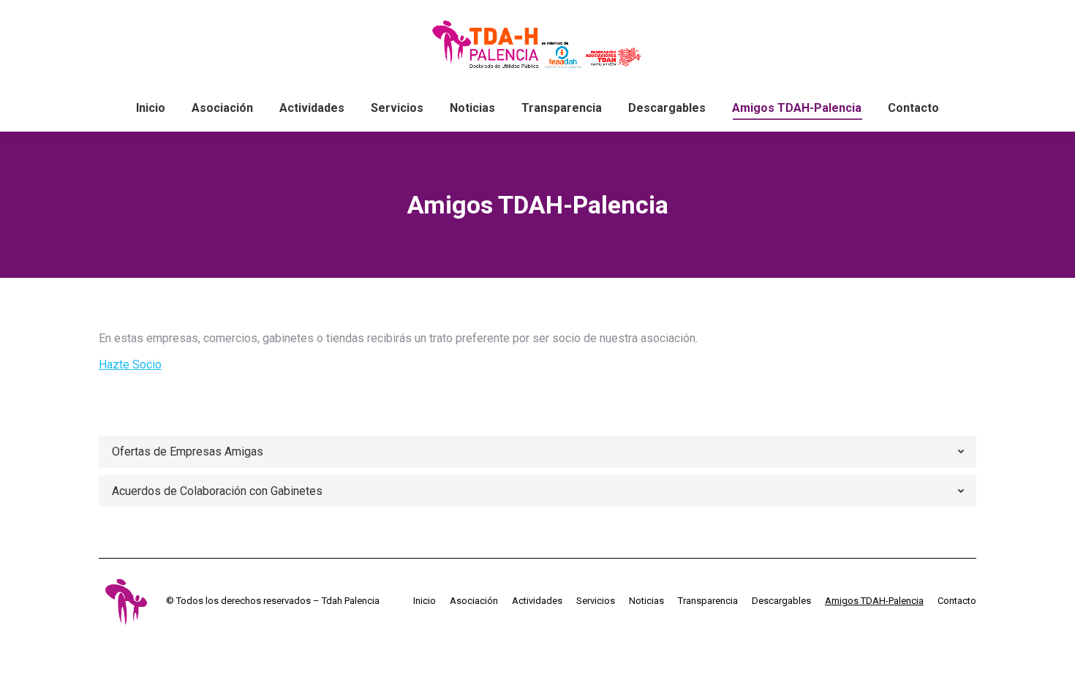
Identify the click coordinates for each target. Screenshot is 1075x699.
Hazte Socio (130, 364)
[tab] (537, 452)
